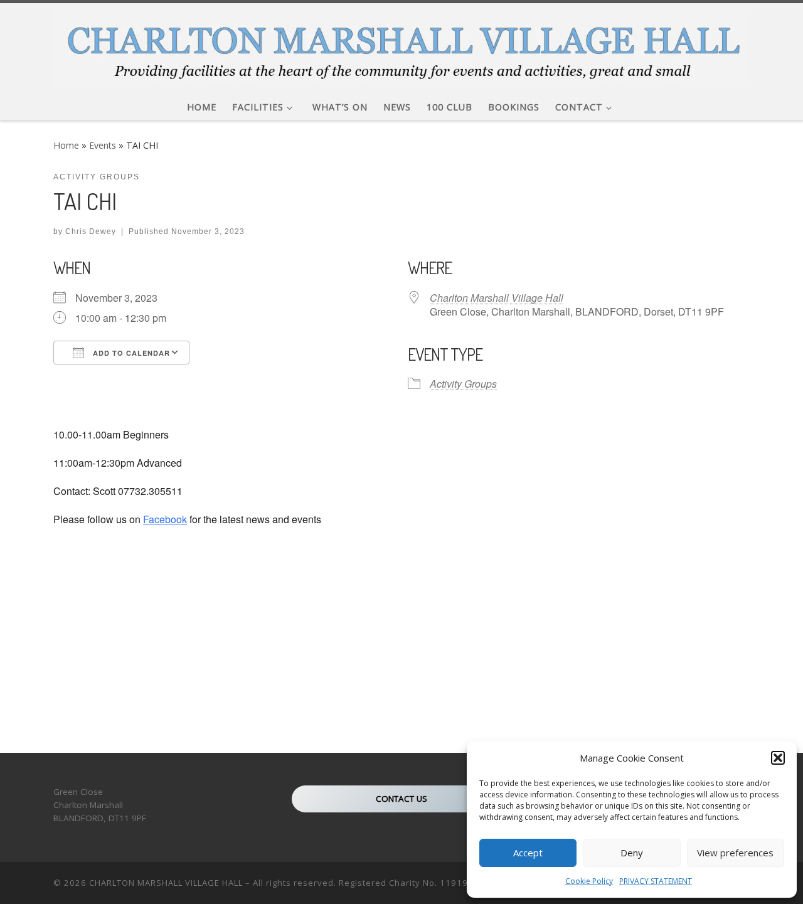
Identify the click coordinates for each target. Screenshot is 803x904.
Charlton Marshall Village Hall (496, 297)
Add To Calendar (130, 353)
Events (102, 145)
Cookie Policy (589, 881)
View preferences (735, 852)
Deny (631, 852)
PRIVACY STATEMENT (655, 881)
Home (66, 145)
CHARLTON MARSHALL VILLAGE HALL (166, 882)
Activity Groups (463, 383)
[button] (778, 758)
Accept (528, 852)
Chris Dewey (90, 231)
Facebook (165, 519)
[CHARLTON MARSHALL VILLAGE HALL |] (401, 44)
